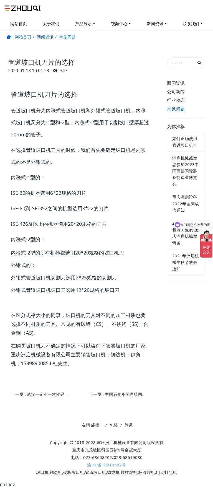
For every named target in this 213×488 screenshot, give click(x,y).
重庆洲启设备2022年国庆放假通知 (185, 203)
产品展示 (83, 23)
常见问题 (67, 37)
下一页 (121, 394)
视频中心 (119, 23)
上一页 (44, 394)
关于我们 (51, 23)
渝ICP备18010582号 (106, 465)
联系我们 (190, 23)
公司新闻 (176, 92)
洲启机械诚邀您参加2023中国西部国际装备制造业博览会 (185, 171)
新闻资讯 (155, 23)
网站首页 (18, 23)
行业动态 (176, 100)
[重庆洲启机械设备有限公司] (23, 8)
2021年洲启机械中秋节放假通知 (185, 262)
